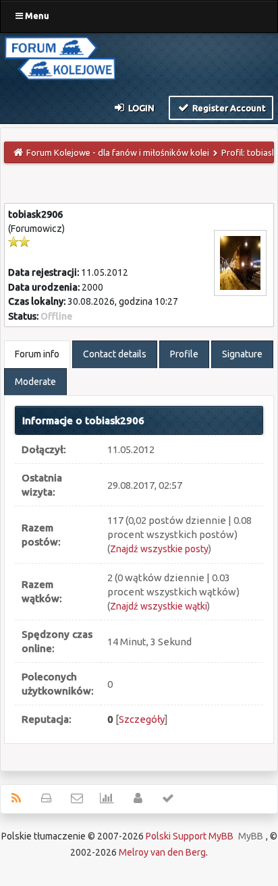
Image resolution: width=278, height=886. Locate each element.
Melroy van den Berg (162, 852)
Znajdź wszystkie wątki (158, 606)
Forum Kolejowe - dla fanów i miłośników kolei (117, 152)
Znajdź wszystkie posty (159, 548)
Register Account (228, 108)
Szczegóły (142, 719)
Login (140, 108)
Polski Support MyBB (189, 836)
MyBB (250, 836)
